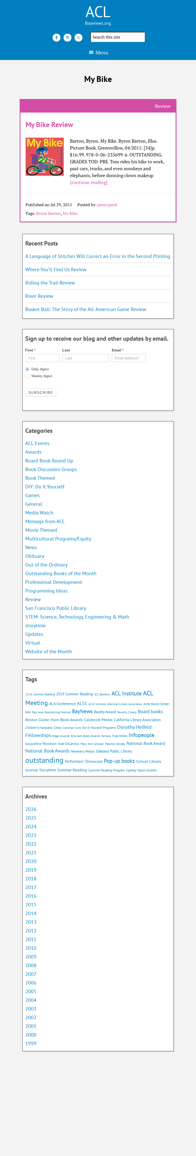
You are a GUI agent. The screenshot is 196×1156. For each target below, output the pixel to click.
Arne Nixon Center (156, 704)
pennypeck (107, 204)
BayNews (82, 711)
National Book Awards (47, 750)
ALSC (82, 703)
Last (66, 350)
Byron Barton (48, 213)
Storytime (47, 769)
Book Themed (40, 478)
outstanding (44, 760)
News (31, 547)
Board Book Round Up (49, 460)
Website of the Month (48, 651)
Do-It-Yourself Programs (99, 727)
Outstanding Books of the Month (60, 573)
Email (118, 350)
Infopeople (141, 735)
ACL (98, 11)
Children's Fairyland (38, 727)
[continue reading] (88, 182)
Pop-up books (119, 760)
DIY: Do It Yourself (44, 486)
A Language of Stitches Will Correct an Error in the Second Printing (97, 256)
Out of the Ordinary (46, 564)
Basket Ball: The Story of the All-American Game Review (85, 309)
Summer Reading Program (106, 770)
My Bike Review (49, 124)
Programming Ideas (46, 590)
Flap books (119, 736)
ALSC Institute (97, 704)
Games (32, 495)
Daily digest (39, 369)
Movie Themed (41, 530)
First (30, 350)
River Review (39, 296)
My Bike (70, 213)
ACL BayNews (102, 694)
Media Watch (39, 512)
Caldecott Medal (98, 719)
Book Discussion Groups (51, 469)
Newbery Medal (83, 751)
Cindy (57, 727)
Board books (150, 711)
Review (33, 599)
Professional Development (53, 582)
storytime (35, 625)
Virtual (32, 643)
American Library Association (124, 704)
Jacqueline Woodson (41, 743)
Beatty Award (105, 711)
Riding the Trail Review (50, 282)
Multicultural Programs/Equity (60, 538)
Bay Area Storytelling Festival (51, 712)
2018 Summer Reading (40, 694)
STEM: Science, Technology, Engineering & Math (77, 616)
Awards (33, 452)
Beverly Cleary (127, 712)
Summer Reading (72, 769)
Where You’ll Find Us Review (56, 269)
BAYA (28, 712)
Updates (34, 634)
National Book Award (146, 743)
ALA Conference (62, 703)
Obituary (34, 556)
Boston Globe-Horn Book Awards (54, 719)
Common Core (72, 728)
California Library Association (137, 719)
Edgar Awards (61, 736)
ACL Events (37, 443)
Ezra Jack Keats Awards (85, 736)
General (33, 504)
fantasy (106, 736)
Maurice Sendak (115, 744)
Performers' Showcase (84, 761)
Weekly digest (41, 376)
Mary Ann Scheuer (92, 744)
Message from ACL (45, 521)
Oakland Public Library (114, 751)
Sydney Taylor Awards (141, 770)
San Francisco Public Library (55, 608)
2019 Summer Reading (74, 694)
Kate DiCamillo (68, 744)
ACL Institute (127, 693)
